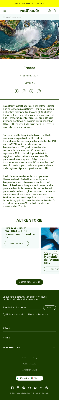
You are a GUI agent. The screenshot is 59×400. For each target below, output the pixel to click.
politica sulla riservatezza (37, 314)
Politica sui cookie (29, 364)
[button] (54, 11)
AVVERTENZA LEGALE (29, 370)
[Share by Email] (40, 91)
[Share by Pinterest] (33, 91)
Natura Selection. (23, 393)
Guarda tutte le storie (29, 282)
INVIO (49, 307)
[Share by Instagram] (25, 91)
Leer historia (16, 243)
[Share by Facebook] (18, 91)
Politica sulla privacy (29, 358)
